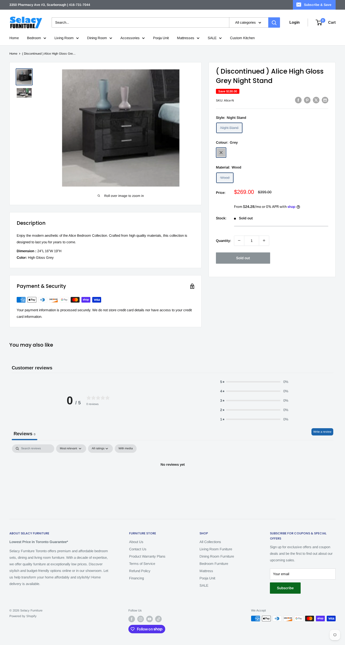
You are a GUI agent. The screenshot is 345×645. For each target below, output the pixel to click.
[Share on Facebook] (298, 100)
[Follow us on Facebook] (131, 619)
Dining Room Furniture (216, 556)
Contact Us (137, 549)
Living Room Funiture (215, 549)
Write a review (322, 431)
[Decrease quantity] (239, 240)
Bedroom (34, 38)
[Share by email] (325, 100)
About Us (136, 542)
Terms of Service (142, 564)
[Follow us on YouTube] (149, 619)
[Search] (274, 22)
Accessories (130, 38)
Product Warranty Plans (147, 556)
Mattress (206, 571)
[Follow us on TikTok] (158, 619)
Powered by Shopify (23, 616)
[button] (254, 382)
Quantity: (223, 240)
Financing (136, 578)
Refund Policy (139, 571)
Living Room (64, 38)
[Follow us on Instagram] (140, 619)
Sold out (243, 258)
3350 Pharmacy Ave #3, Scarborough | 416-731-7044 (49, 5)
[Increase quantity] (264, 240)
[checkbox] (126, 448)
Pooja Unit (161, 38)
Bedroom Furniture (213, 564)
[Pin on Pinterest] (307, 100)
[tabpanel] (172, 480)
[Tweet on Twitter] (316, 100)
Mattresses (185, 38)
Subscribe (285, 588)
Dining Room (97, 38)
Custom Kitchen (242, 38)
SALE (212, 38)
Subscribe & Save (317, 5)
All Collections (210, 542)
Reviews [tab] (24, 433)
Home (14, 38)
